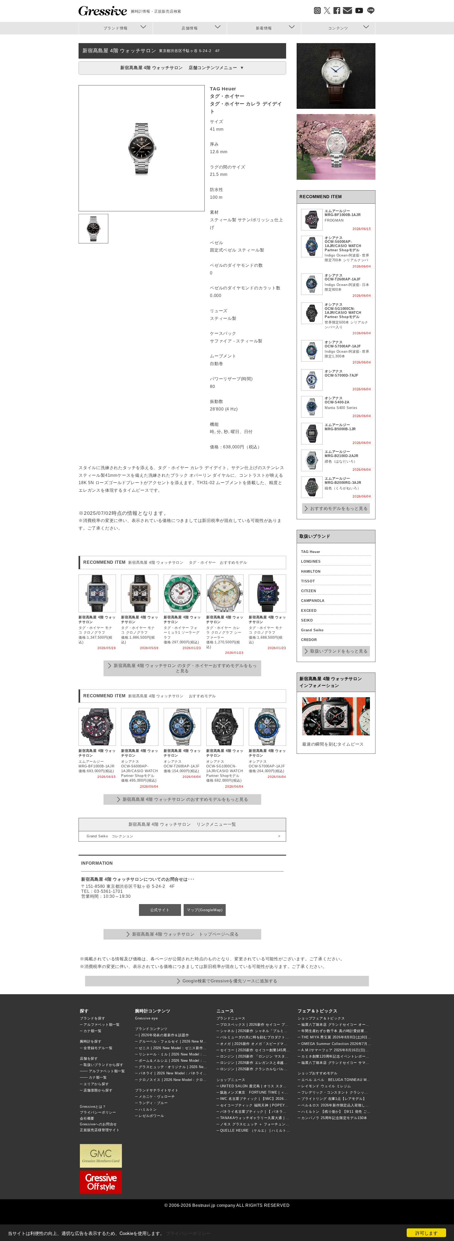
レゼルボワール (151, 1116)
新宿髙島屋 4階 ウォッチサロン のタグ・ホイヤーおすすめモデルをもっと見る (185, 668)
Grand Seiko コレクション (110, 836)
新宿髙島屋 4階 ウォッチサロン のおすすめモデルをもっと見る (185, 799)
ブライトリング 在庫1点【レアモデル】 (333, 1099)
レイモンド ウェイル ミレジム (326, 1086)
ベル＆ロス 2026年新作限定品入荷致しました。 (340, 1105)
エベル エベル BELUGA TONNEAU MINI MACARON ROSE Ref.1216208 (363, 1080)
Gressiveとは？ (93, 1107)
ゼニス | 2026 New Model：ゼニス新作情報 (174, 1048)
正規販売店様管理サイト (100, 1130)
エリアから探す (96, 1084)
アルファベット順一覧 (102, 1025)
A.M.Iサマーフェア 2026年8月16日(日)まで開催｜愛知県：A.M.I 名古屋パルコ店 (367, 1050)
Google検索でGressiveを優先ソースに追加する (230, 981)
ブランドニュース (230, 1018)
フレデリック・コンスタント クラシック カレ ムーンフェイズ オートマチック (365, 1092)
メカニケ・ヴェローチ (157, 1097)
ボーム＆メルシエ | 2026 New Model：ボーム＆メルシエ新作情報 (192, 1061)
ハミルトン (148, 1109)
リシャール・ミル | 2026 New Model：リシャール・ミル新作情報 (192, 1054)
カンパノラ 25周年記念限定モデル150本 (334, 1118)
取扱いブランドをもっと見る (339, 651)
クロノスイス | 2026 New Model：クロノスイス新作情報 (185, 1080)
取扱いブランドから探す (103, 1065)
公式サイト (160, 910)
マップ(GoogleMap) (205, 910)
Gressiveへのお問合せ (98, 1124)
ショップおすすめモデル (318, 1073)
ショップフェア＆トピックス (321, 1018)
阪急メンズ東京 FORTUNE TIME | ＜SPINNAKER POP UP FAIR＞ (278, 1092)
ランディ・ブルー (153, 1103)
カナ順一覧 (93, 1031)
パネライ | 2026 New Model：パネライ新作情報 (178, 1073)
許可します (426, 1232)
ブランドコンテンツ (151, 1029)
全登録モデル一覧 (98, 1048)
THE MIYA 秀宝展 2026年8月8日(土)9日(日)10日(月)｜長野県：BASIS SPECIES (368, 1037)
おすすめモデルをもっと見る (339, 508)
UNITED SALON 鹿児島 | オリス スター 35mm (259, 1086)
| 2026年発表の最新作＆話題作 (164, 1035)
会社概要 (87, 1118)
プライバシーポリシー (188, 1233)
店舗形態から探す (98, 1090)
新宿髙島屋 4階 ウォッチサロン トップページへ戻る (185, 934)
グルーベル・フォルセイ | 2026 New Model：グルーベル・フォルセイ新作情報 (203, 1041)
